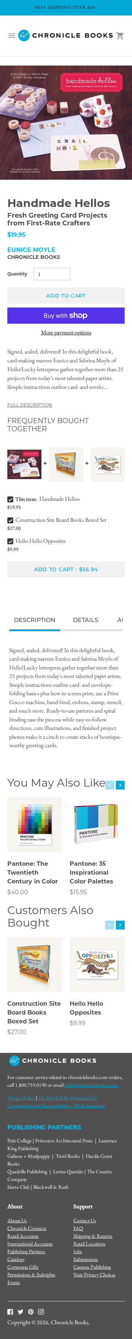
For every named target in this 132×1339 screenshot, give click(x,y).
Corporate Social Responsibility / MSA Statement (56, 1105)
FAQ (78, 1228)
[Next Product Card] (120, 785)
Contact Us (84, 1220)
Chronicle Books (33, 257)
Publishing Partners (26, 1251)
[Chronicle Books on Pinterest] (31, 1311)
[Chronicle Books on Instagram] (41, 1311)
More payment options (66, 332)
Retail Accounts (23, 1236)
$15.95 (78, 892)
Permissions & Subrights (31, 1274)
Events (13, 1282)
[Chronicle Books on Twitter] (20, 1311)
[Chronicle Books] (66, 36)
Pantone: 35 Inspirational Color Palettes (91, 872)
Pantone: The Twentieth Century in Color (32, 872)
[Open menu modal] (11, 35)
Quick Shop (35, 836)
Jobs (77, 1251)
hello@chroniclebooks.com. (91, 1085)
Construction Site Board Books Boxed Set (60, 520)
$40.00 (17, 892)
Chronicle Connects (27, 1228)
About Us (17, 1220)
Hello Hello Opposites (40, 541)
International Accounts (30, 1243)
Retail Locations (89, 1243)
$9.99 (77, 1023)
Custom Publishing (92, 1267)
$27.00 (16, 1032)
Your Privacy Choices (94, 1274)
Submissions (85, 1259)
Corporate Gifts (22, 1267)
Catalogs (16, 1259)
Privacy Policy (21, 1097)
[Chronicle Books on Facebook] (10, 1311)
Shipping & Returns (93, 1236)
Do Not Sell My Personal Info (67, 1097)
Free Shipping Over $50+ (66, 7)
